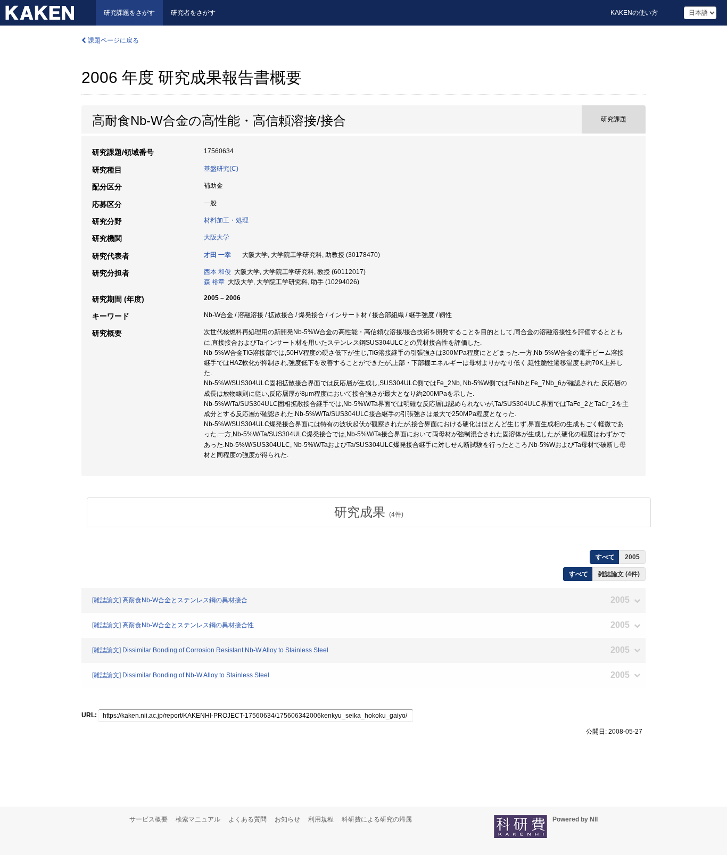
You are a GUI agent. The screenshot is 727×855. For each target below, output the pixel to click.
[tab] (369, 512)
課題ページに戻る (112, 40)
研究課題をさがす (129, 12)
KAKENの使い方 (634, 12)
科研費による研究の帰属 (377, 819)
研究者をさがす (193, 12)
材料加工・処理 (226, 220)
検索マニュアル (198, 819)
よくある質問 (247, 819)
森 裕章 (214, 282)
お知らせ (287, 819)
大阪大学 (216, 237)
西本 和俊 (217, 272)
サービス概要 (148, 819)
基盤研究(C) (221, 168)
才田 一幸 (217, 255)
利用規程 (321, 819)
